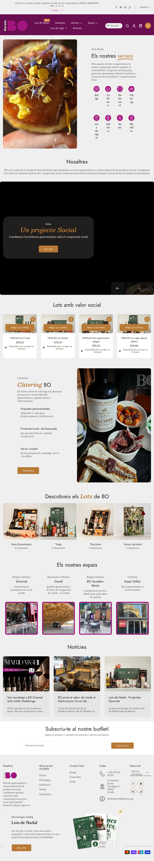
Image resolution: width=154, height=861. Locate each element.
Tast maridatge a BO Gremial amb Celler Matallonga (25, 699)
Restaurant (120, 100)
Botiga (96, 97)
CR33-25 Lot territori (58, 338)
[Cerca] (121, 811)
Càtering (131, 98)
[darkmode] (148, 26)
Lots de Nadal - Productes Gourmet (125, 699)
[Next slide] (139, 288)
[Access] (134, 25)
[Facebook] (116, 7)
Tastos (120, 126)
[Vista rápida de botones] (33, 319)
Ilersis (42, 775)
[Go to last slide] (117, 288)
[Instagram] (121, 7)
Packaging (44, 780)
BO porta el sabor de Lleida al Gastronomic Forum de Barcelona (76, 699)
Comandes (75, 777)
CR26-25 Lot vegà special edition (134, 339)
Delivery (108, 127)
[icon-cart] (140, 26)
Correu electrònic (34, 745)
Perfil (72, 781)
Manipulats (45, 794)
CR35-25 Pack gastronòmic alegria (96, 339)
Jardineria (44, 784)
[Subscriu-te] (147, 773)
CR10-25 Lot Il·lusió (20, 338)
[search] (127, 26)
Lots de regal (96, 131)
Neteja (42, 789)
